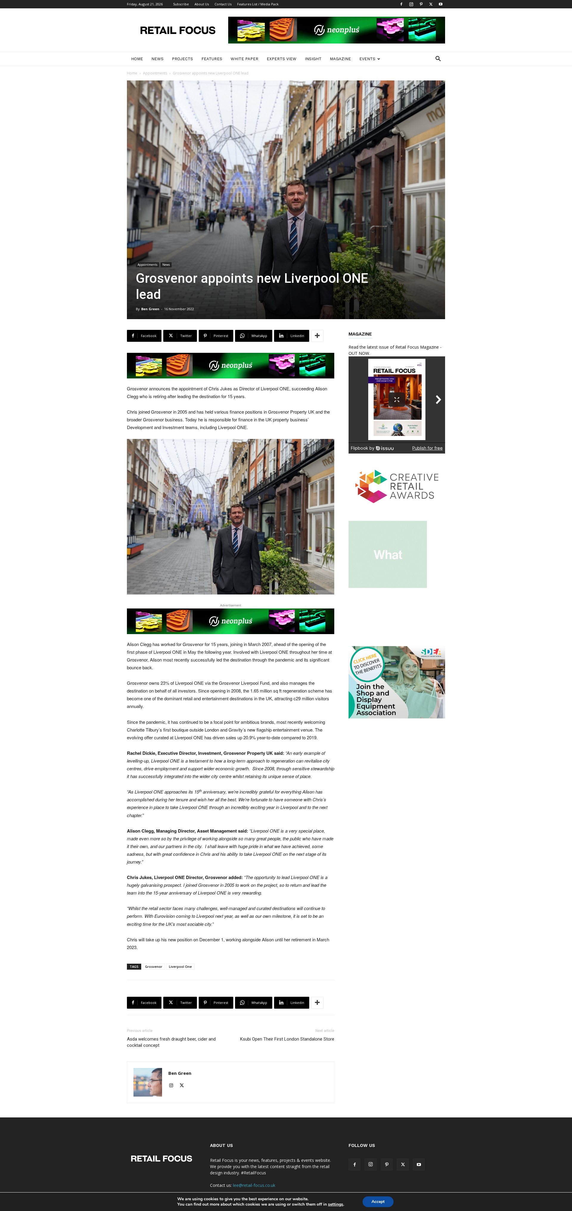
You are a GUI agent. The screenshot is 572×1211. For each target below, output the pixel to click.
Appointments (155, 73)
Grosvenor (153, 966)
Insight (313, 59)
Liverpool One (180, 966)
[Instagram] (411, 4)
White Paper (244, 59)
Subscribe (181, 4)
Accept (378, 1201)
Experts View (281, 59)
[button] (438, 59)
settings (335, 1204)
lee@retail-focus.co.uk (254, 1185)
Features (211, 59)
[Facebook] (401, 4)
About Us (202, 4)
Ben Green (150, 309)
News (157, 59)
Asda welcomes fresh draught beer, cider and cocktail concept (171, 1042)
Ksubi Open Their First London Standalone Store (287, 1039)
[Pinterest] (420, 4)
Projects (182, 59)
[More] (317, 336)
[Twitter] (430, 4)
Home (137, 59)
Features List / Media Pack (258, 4)
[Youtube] (440, 4)
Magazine (340, 59)
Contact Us (222, 4)
